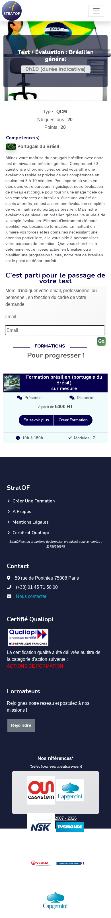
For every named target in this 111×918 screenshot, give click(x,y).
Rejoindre (21, 725)
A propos (22, 511)
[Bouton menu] (96, 11)
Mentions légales (31, 522)
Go (101, 341)
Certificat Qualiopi (31, 533)
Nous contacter (31, 596)
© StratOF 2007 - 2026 (55, 818)
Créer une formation (34, 501)
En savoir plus (36, 420)
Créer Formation (73, 420)
